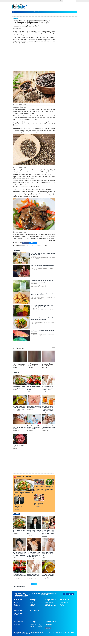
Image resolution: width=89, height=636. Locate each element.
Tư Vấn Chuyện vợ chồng (50, 605)
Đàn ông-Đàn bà (64, 602)
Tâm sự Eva (47, 604)
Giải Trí (31, 602)
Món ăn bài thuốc (18, 613)
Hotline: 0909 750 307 (31, 1)
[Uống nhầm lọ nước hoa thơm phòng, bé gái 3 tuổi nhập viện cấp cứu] (21, 258)
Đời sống (16, 604)
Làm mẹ (62, 605)
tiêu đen (28, 245)
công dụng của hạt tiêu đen (37, 245)
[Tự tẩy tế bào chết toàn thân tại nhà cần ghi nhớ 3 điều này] (48, 544)
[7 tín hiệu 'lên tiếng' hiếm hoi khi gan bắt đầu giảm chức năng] (48, 419)
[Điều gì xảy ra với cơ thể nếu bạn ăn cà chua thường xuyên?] (34, 380)
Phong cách (32, 605)
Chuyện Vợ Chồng (32, 11)
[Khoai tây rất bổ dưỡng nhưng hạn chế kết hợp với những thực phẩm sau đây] (21, 298)
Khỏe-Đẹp (25, 11)
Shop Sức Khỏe (62, 11)
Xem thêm (33, 584)
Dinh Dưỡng (50, 11)
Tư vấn (61, 604)
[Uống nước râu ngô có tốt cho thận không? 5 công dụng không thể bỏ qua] (20, 400)
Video (55, 11)
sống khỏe (45, 245)
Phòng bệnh (15, 18)
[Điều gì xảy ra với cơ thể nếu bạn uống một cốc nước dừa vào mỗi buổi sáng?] (21, 286)
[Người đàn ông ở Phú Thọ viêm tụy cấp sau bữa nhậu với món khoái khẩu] (34, 419)
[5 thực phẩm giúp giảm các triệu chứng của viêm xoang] (34, 400)
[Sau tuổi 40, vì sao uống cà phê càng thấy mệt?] (21, 271)
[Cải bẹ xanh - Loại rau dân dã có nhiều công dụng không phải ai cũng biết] (49, 482)
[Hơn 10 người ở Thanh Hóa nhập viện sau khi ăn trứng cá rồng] (21, 335)
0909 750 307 (48, 624)
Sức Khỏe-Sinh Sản (42, 11)
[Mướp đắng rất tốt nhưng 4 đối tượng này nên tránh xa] (20, 380)
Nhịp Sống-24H (18, 11)
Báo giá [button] (48, 628)
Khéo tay (16, 614)
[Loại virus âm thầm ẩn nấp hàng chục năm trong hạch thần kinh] (20, 419)
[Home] (13, 12)
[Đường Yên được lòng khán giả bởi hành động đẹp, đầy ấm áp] (19, 500)
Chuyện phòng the (49, 602)
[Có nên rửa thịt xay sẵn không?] (20, 439)
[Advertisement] (34, 57)
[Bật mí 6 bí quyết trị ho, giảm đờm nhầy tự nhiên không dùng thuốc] (48, 380)
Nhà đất (16, 602)
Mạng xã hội (17, 605)
